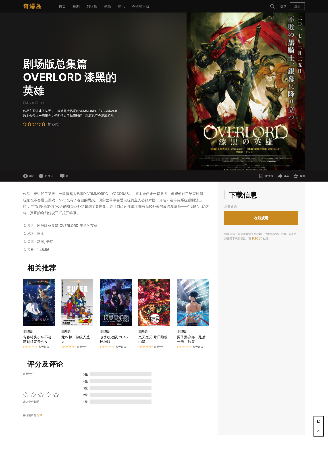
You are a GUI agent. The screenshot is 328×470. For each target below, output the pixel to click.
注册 (297, 6)
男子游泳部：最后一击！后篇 (191, 339)
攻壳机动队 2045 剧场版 (114, 339)
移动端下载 (140, 6)
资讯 (121, 6)
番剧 (76, 6)
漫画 (107, 6)
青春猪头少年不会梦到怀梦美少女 (37, 339)
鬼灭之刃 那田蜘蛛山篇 (153, 339)
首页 (62, 6)
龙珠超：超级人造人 (75, 339)
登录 (283, 6)
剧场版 (91, 6)
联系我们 (257, 238)
